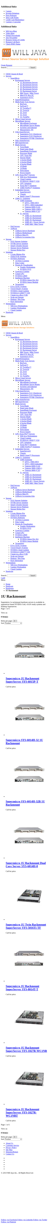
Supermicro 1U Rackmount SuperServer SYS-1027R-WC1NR (26, 1049)
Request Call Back (13, 42)
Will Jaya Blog (11, 31)
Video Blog (10, 33)
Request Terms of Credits (15, 40)
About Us (9, 1143)
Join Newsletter (11, 38)
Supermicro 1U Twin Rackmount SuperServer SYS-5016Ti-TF (26, 926)
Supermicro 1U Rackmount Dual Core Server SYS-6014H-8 (26, 864)
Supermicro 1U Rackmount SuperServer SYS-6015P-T (22, 680)
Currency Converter (13, 22)
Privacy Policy (11, 1148)
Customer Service (12, 1145)
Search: (4, 67)
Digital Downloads (13, 35)
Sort (2, 623)
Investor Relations (12, 13)
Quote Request (6, 65)
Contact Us (10, 1154)
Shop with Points (12, 18)
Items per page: (6, 621)
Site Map (9, 1150)
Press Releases (11, 15)
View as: (4, 613)
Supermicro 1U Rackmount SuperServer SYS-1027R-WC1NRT (22, 1112)
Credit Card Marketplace (15, 20)
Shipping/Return (12, 1152)
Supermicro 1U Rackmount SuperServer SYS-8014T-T (22, 988)
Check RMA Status (13, 44)
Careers (8, 11)
